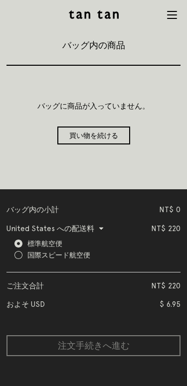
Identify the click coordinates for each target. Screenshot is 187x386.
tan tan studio (94, 14)
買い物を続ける (93, 135)
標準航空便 (44, 244)
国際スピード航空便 (58, 255)
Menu (172, 14)
